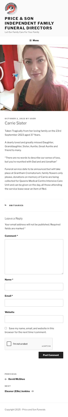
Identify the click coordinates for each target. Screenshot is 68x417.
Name (9, 279)
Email (9, 295)
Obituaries (16, 205)
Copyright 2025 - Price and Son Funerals (25, 409)
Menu (36, 40)
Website (9, 312)
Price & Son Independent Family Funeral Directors (29, 23)
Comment (11, 235)
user (33, 118)
